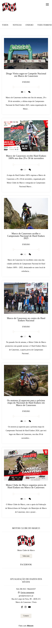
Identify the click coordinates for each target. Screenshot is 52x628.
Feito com (26, 626)
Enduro (29, 25)
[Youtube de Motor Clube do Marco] (29, 607)
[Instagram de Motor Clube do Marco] (25, 607)
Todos (5, 25)
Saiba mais (26, 556)
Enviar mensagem (27, 593)
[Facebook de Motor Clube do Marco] (22, 607)
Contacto (26, 616)
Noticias (17, 25)
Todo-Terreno (44, 25)
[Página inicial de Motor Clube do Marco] (9, 7)
